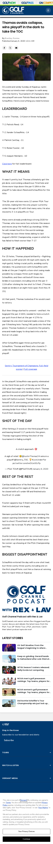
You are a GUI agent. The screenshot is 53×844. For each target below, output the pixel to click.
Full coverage (30, 369)
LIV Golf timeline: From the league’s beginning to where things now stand (31, 646)
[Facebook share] (4, 48)
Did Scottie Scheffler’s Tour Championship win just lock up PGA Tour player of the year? (32, 702)
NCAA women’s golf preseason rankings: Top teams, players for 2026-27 (33, 691)
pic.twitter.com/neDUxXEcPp (26, 463)
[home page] (13, 10)
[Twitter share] (10, 48)
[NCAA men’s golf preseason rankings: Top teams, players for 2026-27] (9, 681)
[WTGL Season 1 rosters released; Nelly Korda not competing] (9, 670)
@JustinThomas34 (31, 456)
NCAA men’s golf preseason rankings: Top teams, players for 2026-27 (33, 680)
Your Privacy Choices (26, 831)
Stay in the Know (10, 730)
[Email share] (16, 48)
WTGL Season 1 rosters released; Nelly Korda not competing (33, 668)
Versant (23, 800)
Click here (7, 163)
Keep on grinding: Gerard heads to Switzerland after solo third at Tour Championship (33, 657)
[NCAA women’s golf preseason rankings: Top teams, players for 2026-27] (9, 692)
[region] (26, 818)
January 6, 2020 (40, 468)
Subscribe (9, 740)
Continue (26, 839)
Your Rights (43, 808)
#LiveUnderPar (39, 459)
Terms (8, 802)
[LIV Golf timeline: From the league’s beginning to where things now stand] (9, 648)
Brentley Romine (12, 38)
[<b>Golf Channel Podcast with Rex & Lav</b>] (26, 599)
